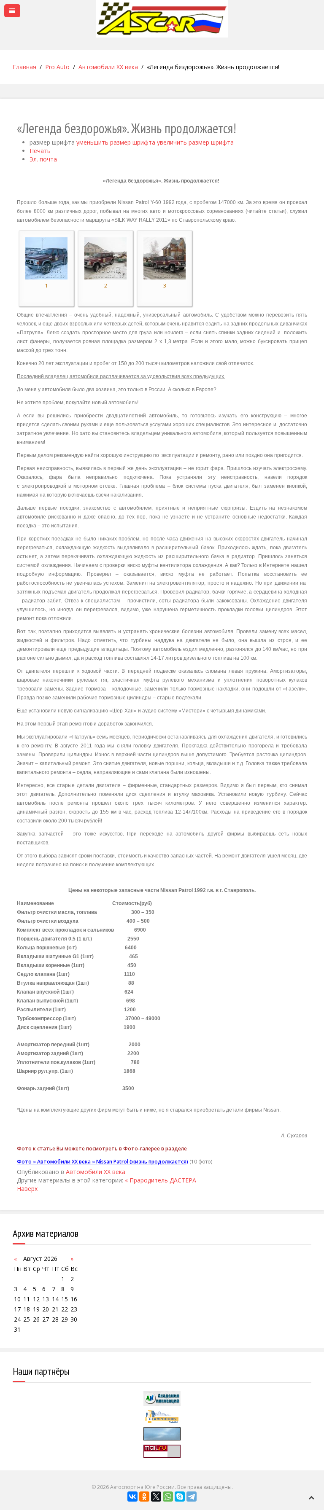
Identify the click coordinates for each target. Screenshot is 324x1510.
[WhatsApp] (168, 1496)
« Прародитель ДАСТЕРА (160, 1180)
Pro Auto (57, 67)
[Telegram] (191, 1496)
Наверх (27, 1189)
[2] (105, 258)
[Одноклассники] (144, 1496)
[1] (46, 258)
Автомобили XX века (108, 67)
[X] (156, 1496)
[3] (164, 258)
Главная (24, 67)
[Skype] (180, 1496)
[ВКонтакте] (132, 1496)
